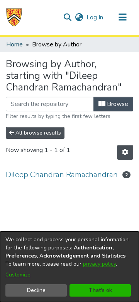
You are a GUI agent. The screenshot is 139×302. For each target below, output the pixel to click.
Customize (18, 274)
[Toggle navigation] (122, 17)
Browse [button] (116, 104)
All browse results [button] (37, 132)
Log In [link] (95, 17)
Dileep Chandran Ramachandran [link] (62, 174)
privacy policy (99, 264)
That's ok (100, 290)
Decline (36, 290)
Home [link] (14, 44)
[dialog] (69, 267)
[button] (14, 17)
